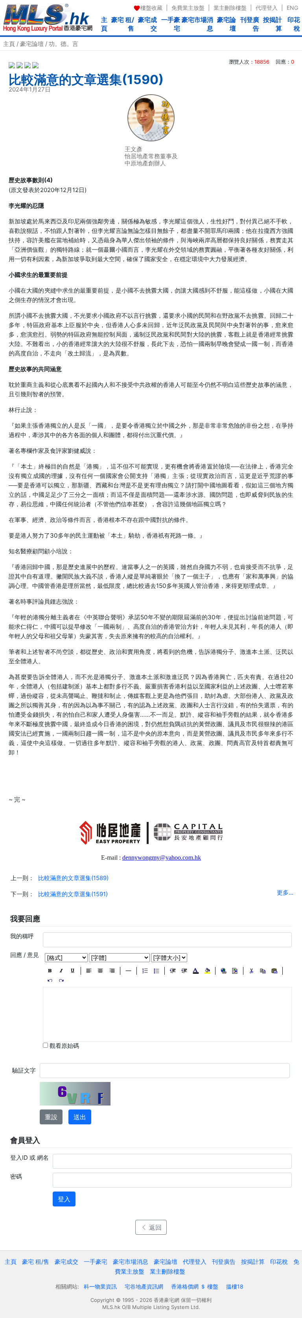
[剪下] (251, 971)
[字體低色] (207, 971)
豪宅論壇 (226, 24)
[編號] (145, 971)
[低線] (72, 971)
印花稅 (293, 24)
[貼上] (274, 971)
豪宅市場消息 (197, 24)
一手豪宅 (170, 24)
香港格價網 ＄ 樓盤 (194, 1286)
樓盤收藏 (151, 7)
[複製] (263, 971)
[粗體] (50, 971)
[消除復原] (61, 980)
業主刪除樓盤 (230, 7)
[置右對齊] (112, 971)
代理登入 (267, 7)
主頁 (104, 24)
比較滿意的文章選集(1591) (73, 894)
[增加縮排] (184, 971)
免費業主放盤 (187, 7)
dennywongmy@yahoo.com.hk (161, 857)
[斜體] (61, 971)
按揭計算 (272, 24)
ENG (292, 7)
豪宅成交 (147, 24)
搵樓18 (234, 1286)
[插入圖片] (235, 971)
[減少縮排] (173, 971)
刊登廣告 (249, 24)
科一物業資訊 (100, 1286)
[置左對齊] (89, 971)
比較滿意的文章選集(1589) (73, 878)
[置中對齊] (100, 971)
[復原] (50, 980)
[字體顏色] (196, 971)
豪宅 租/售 (122, 24)
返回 (154, 1227)
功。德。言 (63, 44)
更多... (285, 892)
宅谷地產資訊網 (144, 1286)
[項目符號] (156, 971)
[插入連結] (223, 971)
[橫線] (128, 971)
